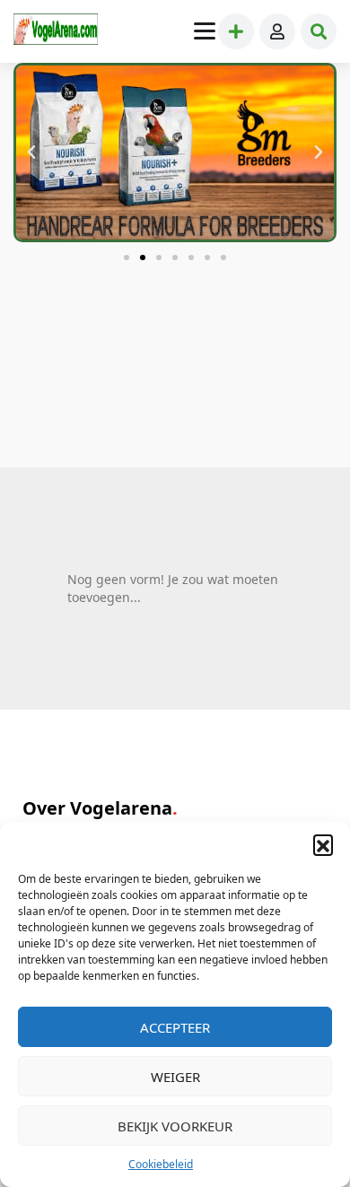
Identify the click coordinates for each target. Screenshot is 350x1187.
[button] (323, 844)
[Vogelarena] (55, 31)
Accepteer (175, 1027)
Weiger (175, 1077)
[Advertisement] (175, 396)
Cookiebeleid (160, 1164)
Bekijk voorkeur (175, 1126)
